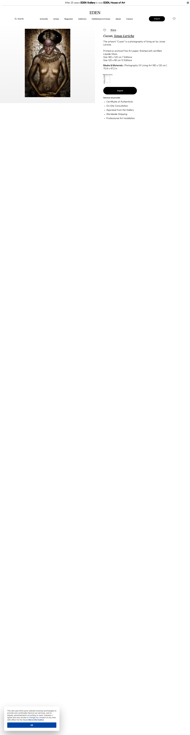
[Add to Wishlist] (104, 30)
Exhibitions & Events (101, 19)
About (118, 19)
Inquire (157, 19)
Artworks (44, 19)
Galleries (82, 19)
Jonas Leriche (124, 36)
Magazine (68, 19)
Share (113, 30)
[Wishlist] (174, 19)
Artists (56, 19)
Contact (129, 19)
